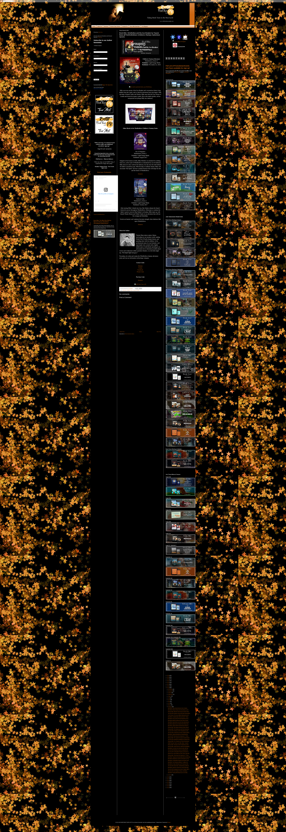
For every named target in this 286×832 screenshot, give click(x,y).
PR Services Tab (177, 72)
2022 (168, 682)
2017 (168, 778)
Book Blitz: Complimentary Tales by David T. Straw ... (178, 716)
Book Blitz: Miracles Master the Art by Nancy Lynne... (178, 709)
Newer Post (122, 331)
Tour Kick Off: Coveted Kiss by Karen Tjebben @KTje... (179, 732)
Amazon (140, 174)
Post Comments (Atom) (129, 333)
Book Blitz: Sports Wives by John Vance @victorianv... (178, 722)
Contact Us (125, 26)
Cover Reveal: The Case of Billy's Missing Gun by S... (178, 715)
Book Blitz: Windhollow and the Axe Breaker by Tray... (178, 758)
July (169, 698)
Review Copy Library (115, 26)
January (170, 774)
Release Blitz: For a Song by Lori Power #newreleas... (179, 741)
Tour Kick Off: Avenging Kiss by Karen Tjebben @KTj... (179, 769)
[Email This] (136, 288)
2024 (168, 679)
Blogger (168, 822)
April (169, 703)
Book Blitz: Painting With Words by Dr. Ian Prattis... (178, 772)
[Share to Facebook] (140, 288)
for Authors (99, 37)
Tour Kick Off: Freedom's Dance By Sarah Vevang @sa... (179, 713)
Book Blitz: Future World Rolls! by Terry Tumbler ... (178, 708)
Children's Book (129, 290)
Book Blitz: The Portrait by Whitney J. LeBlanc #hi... (178, 762)
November (170, 691)
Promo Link (140, 272)
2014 (168, 784)
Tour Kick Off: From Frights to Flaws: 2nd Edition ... (178, 770)
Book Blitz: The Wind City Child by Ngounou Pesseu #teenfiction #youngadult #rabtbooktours (102, 222)
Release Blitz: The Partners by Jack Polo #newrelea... (179, 729)
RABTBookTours (99, 209)
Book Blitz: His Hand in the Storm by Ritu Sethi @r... (178, 748)
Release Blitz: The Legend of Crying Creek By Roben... (179, 737)
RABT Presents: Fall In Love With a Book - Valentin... (178, 743)
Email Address (97, 55)
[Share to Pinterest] (141, 288)
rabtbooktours (107, 209)
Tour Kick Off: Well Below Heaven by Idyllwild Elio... (178, 750)
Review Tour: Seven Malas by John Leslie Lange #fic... (179, 753)
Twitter (140, 268)
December (170, 689)
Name (95, 49)
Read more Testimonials (104, 172)
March (169, 704)
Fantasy (134, 290)
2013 (168, 785)
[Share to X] (138, 288)
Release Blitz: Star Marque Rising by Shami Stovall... (178, 727)
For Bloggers (145, 26)
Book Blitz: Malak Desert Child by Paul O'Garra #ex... (178, 723)
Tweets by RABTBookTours (99, 214)
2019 (168, 687)
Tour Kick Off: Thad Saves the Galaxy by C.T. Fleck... (178, 736)
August (169, 696)
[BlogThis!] (137, 288)
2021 (168, 684)
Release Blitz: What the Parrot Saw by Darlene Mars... (179, 711)
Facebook (140, 270)
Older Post (159, 331)
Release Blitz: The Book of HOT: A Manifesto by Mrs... (178, 744)
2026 (168, 675)
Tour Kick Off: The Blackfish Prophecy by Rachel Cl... (178, 751)
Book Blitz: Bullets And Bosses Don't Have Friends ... (178, 720)
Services (106, 26)
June (169, 699)
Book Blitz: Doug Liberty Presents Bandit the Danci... (178, 718)
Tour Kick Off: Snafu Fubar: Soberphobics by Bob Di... (178, 765)
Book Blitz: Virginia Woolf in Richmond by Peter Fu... (178, 725)
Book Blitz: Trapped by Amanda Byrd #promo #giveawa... (179, 757)
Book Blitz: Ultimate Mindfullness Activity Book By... (178, 734)
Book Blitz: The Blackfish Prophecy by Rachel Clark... (178, 760)
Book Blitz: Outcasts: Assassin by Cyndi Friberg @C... (178, 767)
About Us (99, 26)
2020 (168, 686)
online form (100, 32)
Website (140, 266)
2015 (168, 782)
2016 (168, 780)
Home (93, 26)
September (170, 694)
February (170, 706)
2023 (168, 680)
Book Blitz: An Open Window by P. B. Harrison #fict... (178, 764)
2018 (168, 777)
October (170, 692)
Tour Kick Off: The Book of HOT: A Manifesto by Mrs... (178, 730)
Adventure (124, 290)
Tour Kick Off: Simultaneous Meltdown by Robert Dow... (179, 739)
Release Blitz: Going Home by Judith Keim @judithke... (179, 746)
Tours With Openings (135, 26)
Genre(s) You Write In (98, 69)
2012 (168, 787)
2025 (168, 677)
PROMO (137, 290)
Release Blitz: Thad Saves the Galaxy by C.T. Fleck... (178, 755)
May (169, 701)
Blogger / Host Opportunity (107, 84)
